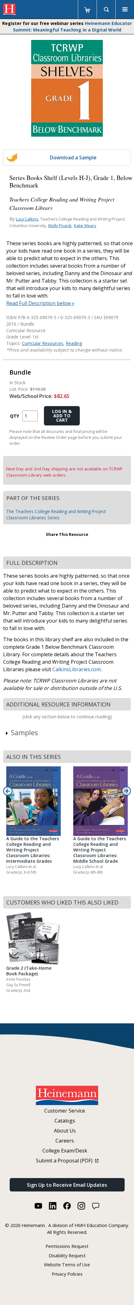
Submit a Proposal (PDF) (65, 1160)
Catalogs (65, 1120)
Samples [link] (24, 732)
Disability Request (67, 1256)
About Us (65, 1130)
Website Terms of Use (67, 1265)
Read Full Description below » (40, 303)
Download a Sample (73, 157)
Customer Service (64, 1110)
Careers (64, 1140)
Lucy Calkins (27, 219)
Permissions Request (67, 1246)
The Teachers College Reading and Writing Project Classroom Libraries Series (56, 514)
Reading (74, 343)
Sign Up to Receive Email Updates (67, 1184)
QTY (14, 416)
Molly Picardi (59, 225)
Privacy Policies (67, 1274)
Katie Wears (85, 225)
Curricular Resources (42, 343)
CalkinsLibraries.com (76, 669)
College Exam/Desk (64, 1150)
